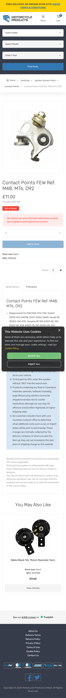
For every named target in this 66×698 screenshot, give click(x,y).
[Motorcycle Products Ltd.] (17, 18)
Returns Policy (33, 639)
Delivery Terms (33, 635)
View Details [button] (33, 588)
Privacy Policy (33, 643)
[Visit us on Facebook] (28, 677)
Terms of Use (33, 647)
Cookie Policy (33, 651)
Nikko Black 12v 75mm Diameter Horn (33, 560)
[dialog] (33, 349)
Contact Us (33, 655)
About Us (33, 631)
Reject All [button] (34, 364)
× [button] (59, 330)
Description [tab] (12, 286)
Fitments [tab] (31, 286)
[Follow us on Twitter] (37, 677)
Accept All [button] (34, 355)
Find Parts (33, 66)
